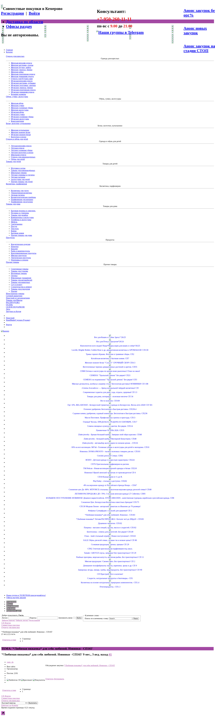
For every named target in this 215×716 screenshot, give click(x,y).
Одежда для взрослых (10, 627)
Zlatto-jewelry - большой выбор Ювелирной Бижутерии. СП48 (110, 439)
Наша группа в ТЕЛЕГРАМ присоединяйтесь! (26, 595)
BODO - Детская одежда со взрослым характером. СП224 (110, 460)
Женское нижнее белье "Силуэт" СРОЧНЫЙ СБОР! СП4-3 (110, 363)
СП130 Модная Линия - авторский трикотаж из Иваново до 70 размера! (110, 506)
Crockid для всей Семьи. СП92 (110, 456)
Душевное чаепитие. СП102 (110, 523)
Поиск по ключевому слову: (96, 618)
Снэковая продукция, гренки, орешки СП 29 (110, 544)
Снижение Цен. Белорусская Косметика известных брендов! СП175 (110, 502)
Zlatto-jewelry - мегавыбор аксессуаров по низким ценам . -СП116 (110, 443)
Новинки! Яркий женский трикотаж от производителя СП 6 (110, 473)
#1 (110, 654)
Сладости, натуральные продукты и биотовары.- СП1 (110, 578)
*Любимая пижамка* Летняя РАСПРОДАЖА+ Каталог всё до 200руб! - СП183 (110, 519)
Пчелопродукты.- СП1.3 (110, 587)
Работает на (6, 705)
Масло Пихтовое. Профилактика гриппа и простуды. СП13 (110, 418)
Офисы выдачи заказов (16, 598)
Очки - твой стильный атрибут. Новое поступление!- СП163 (110, 536)
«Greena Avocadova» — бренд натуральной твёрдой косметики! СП (110, 388)
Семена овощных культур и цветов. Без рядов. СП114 (110, 426)
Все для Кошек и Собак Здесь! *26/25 (110, 337)
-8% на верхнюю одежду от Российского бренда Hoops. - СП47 (110, 485)
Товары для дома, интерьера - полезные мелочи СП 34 (110, 396)
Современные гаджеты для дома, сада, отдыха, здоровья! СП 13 (110, 392)
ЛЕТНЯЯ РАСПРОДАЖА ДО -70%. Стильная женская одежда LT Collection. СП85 (110, 494)
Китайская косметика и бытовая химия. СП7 (110, 358)
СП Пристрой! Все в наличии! (110, 574)
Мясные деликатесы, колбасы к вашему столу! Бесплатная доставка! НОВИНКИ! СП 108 (110, 384)
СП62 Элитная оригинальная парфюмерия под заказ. (110, 549)
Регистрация (12, 13)
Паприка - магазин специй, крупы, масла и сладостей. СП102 (110, 527)
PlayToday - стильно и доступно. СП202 (110, 481)
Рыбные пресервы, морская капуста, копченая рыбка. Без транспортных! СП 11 (110, 557)
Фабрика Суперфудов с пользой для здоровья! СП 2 (110, 511)
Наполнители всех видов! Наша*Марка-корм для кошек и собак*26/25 (110, 346)
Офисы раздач (19, 26)
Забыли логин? (22, 620)
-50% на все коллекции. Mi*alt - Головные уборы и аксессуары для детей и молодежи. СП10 (110, 447)
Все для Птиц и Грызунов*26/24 (110, 341)
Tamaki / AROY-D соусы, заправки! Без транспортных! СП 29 (110, 553)
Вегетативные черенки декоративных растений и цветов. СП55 (110, 367)
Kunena (15, 705)
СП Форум (6, 623)
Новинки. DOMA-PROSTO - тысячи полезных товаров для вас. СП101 (110, 451)
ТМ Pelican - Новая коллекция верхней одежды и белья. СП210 (110, 468)
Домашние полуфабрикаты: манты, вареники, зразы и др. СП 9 (110, 566)
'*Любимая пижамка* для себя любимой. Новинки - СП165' (89, 665)
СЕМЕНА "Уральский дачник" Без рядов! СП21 (110, 375)
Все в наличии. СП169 (110, 401)
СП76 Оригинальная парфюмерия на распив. (110, 464)
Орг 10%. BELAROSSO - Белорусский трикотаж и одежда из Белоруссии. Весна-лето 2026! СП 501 (110, 405)
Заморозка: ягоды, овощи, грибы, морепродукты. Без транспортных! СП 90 (110, 570)
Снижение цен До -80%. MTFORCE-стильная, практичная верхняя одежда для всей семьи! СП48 (110, 489)
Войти (34, 13)
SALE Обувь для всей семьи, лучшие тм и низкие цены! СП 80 (110, 540)
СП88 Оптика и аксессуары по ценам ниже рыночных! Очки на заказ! (110, 371)
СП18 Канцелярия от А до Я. (110, 477)
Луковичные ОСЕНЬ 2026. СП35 (110, 430)
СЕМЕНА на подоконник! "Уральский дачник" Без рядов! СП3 (110, 380)
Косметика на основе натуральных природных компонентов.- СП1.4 (110, 582)
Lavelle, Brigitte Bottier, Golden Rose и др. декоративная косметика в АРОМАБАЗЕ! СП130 (110, 350)
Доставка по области (24, 22)
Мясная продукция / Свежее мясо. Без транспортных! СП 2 (110, 561)
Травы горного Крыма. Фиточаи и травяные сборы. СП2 (110, 354)
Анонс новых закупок (195, 30)
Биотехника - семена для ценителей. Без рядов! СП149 (110, 532)
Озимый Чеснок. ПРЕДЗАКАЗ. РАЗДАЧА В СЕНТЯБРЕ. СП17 (110, 422)
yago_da (10, 662)
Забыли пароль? (8, 620)
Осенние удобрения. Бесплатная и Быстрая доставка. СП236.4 (110, 409)
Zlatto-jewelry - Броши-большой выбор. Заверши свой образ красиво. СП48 (110, 434)
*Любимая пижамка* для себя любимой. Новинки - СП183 (110, 515)
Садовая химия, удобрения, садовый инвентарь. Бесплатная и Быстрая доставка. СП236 (110, 413)
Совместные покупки (10, 625)
